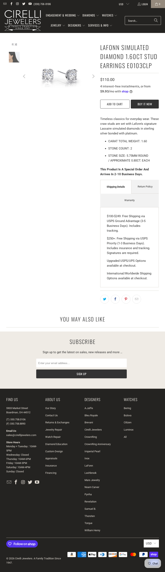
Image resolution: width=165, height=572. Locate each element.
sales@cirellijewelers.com (21, 435)
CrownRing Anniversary (98, 444)
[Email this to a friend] (136, 299)
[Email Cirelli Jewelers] (4, 4)
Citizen (127, 422)
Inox (87, 458)
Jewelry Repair (53, 429)
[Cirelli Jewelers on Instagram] (17, 4)
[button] (63, 15)
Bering (127, 408)
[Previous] (24, 76)
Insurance (51, 465)
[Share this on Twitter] (104, 299)
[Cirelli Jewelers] (22, 20)
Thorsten (90, 516)
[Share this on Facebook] (115, 299)
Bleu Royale (91, 415)
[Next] (93, 76)
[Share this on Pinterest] (126, 299)
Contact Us (51, 415)
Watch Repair (53, 436)
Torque (88, 523)
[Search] (156, 20)
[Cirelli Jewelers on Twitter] (23, 4)
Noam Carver (92, 487)
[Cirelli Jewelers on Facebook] (11, 4)
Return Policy (145, 186)
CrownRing (91, 436)
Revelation (90, 501)
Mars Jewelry (92, 480)
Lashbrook (91, 472)
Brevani (89, 422)
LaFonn (89, 465)
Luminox (128, 429)
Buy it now (145, 104)
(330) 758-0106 (42, 4)
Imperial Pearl (92, 451)
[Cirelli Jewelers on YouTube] (30, 4)
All (125, 436)
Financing (50, 472)
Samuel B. (90, 508)
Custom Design (54, 451)
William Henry (92, 530)
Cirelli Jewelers (93, 429)
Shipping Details (116, 186)
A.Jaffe (89, 408)
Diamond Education (56, 444)
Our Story (50, 408)
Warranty (129, 200)
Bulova (127, 415)
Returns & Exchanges (57, 422)
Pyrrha (88, 494)
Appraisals (51, 458)
